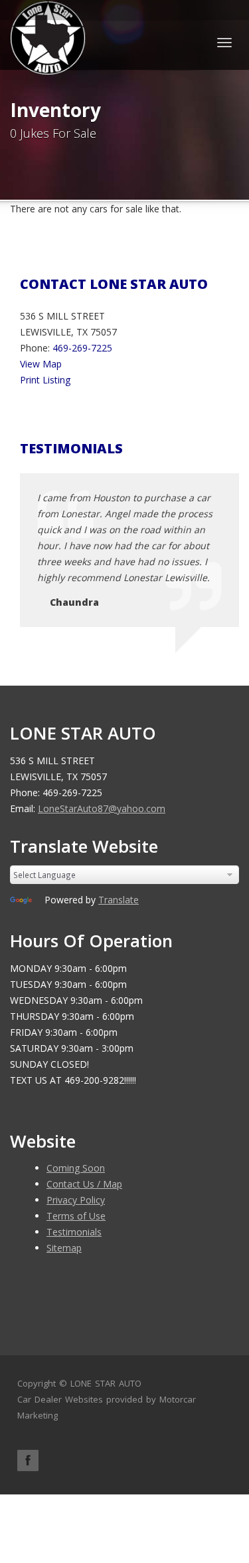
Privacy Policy (75, 1200)
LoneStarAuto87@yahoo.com (101, 808)
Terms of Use (76, 1216)
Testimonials (74, 1232)
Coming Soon (75, 1168)
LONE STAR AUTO (105, 1383)
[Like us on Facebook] (28, 1460)
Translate (118, 899)
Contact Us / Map (84, 1184)
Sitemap (64, 1247)
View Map (41, 363)
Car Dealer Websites (60, 1399)
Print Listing (45, 379)
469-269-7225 (82, 347)
